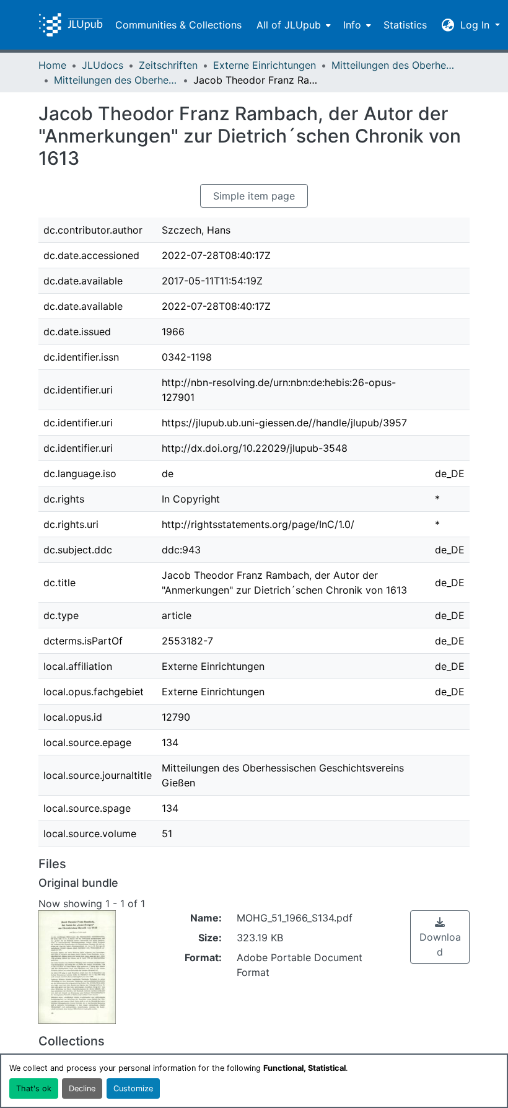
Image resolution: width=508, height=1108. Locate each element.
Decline (82, 1088)
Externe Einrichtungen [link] (264, 65)
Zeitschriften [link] (168, 65)
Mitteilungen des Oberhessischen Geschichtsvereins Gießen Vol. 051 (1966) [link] (116, 80)
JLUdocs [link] (102, 65)
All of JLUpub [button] (288, 25)
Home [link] (52, 65)
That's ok (33, 1088)
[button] (70, 24)
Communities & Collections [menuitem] (178, 25)
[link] (440, 937)
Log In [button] (476, 25)
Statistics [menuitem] (405, 25)
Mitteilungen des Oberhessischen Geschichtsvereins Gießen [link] (393, 65)
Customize (133, 1088)
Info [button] (352, 25)
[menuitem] (292, 25)
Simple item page (254, 196)
